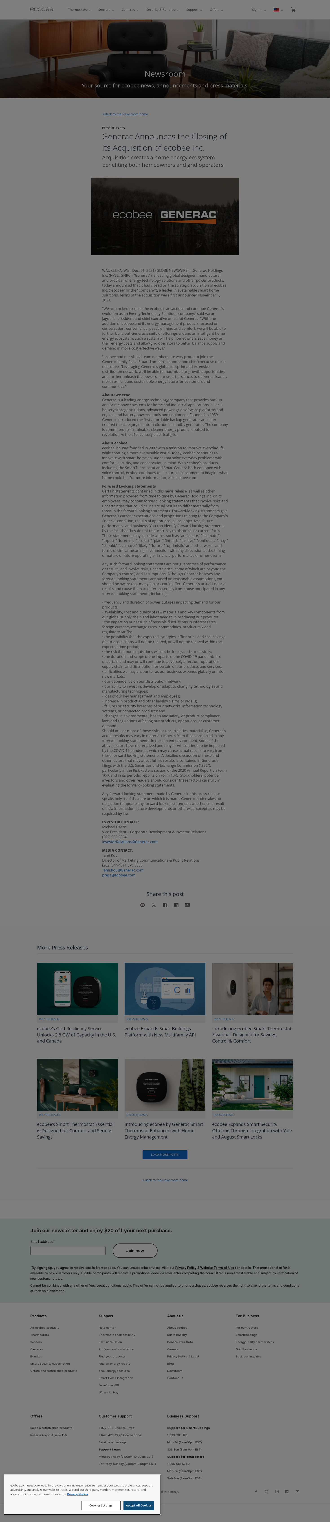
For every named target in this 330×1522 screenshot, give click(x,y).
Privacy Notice (77, 1494)
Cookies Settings (100, 1505)
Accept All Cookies (139, 1505)
